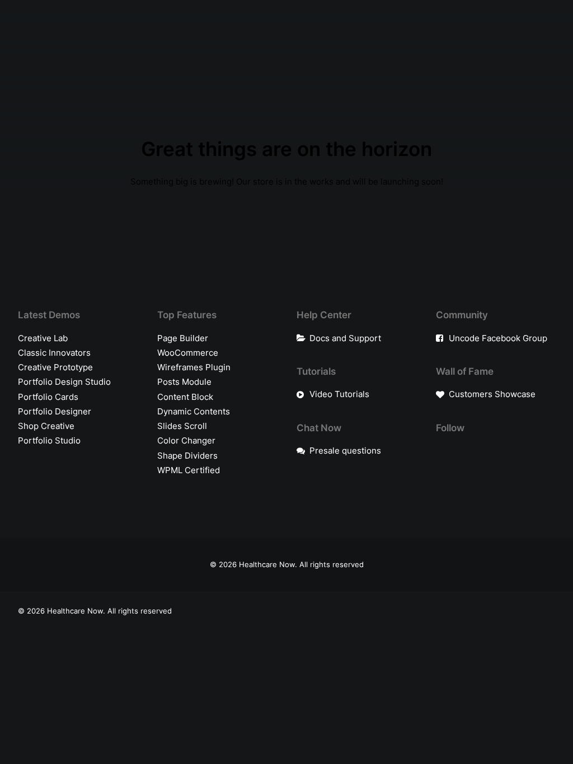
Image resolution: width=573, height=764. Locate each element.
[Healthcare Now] (401, 38)
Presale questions (345, 450)
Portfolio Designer (54, 411)
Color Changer (186, 440)
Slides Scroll (182, 426)
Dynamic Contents (193, 411)
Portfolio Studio (49, 440)
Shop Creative (46, 426)
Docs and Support (345, 338)
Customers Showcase (492, 394)
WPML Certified (188, 470)
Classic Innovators (54, 352)
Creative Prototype (55, 367)
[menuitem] (56, 38)
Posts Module (184, 381)
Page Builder (182, 338)
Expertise (109, 38)
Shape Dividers (187, 455)
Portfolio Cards (48, 397)
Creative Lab (43, 338)
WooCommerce (187, 352)
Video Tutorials (339, 394)
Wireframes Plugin (194, 367)
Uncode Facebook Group (498, 338)
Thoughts (217, 38)
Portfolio (56, 38)
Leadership (167, 38)
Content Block (185, 397)
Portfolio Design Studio (64, 381)
